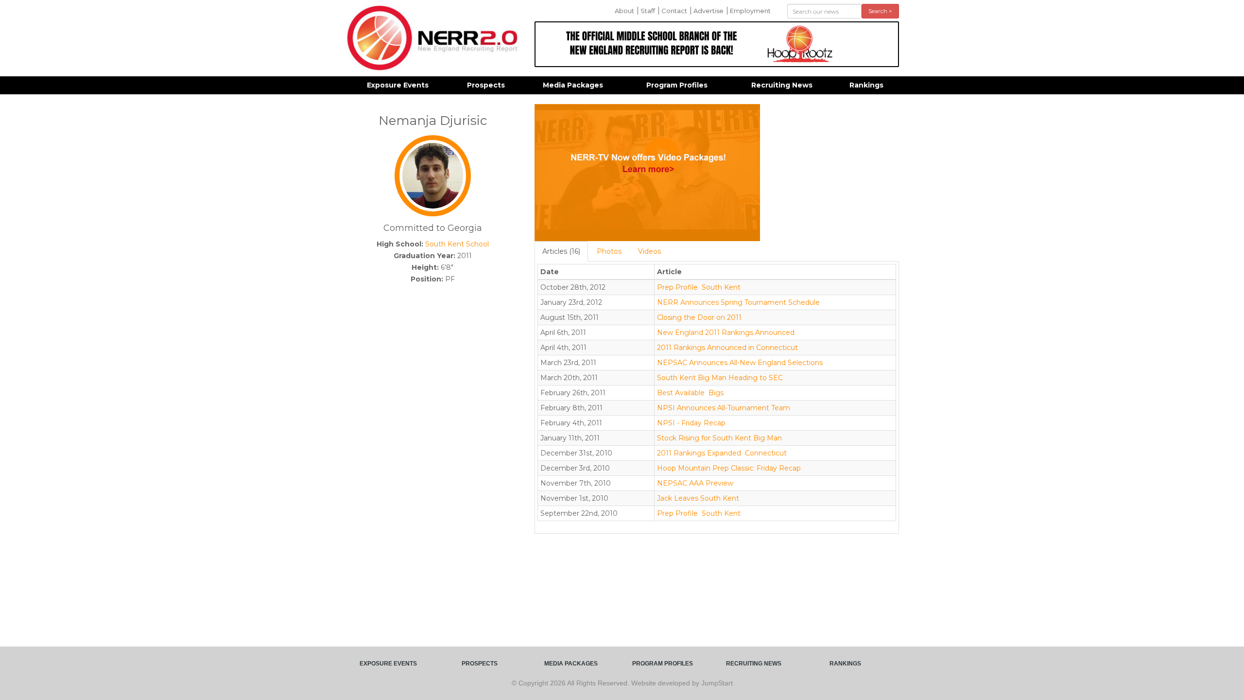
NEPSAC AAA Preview (695, 483)
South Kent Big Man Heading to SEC (720, 377)
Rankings (866, 85)
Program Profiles (677, 85)
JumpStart (717, 683)
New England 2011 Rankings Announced (726, 332)
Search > (880, 11)
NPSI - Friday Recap (691, 423)
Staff (647, 11)
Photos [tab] (609, 251)
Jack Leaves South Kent (698, 498)
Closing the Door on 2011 (699, 317)
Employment (750, 11)
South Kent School (457, 244)
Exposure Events (398, 85)
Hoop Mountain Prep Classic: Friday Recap (729, 468)
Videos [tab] (649, 251)
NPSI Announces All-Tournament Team (723, 407)
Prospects (486, 85)
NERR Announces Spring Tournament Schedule (738, 302)
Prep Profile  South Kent (699, 287)
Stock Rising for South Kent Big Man (719, 438)
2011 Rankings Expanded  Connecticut (722, 453)
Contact (674, 11)
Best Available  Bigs (690, 392)
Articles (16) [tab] (561, 251)
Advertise (708, 11)
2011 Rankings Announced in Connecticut (727, 347)
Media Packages (573, 85)
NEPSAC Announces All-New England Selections (740, 362)
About (624, 11)
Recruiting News (781, 85)
